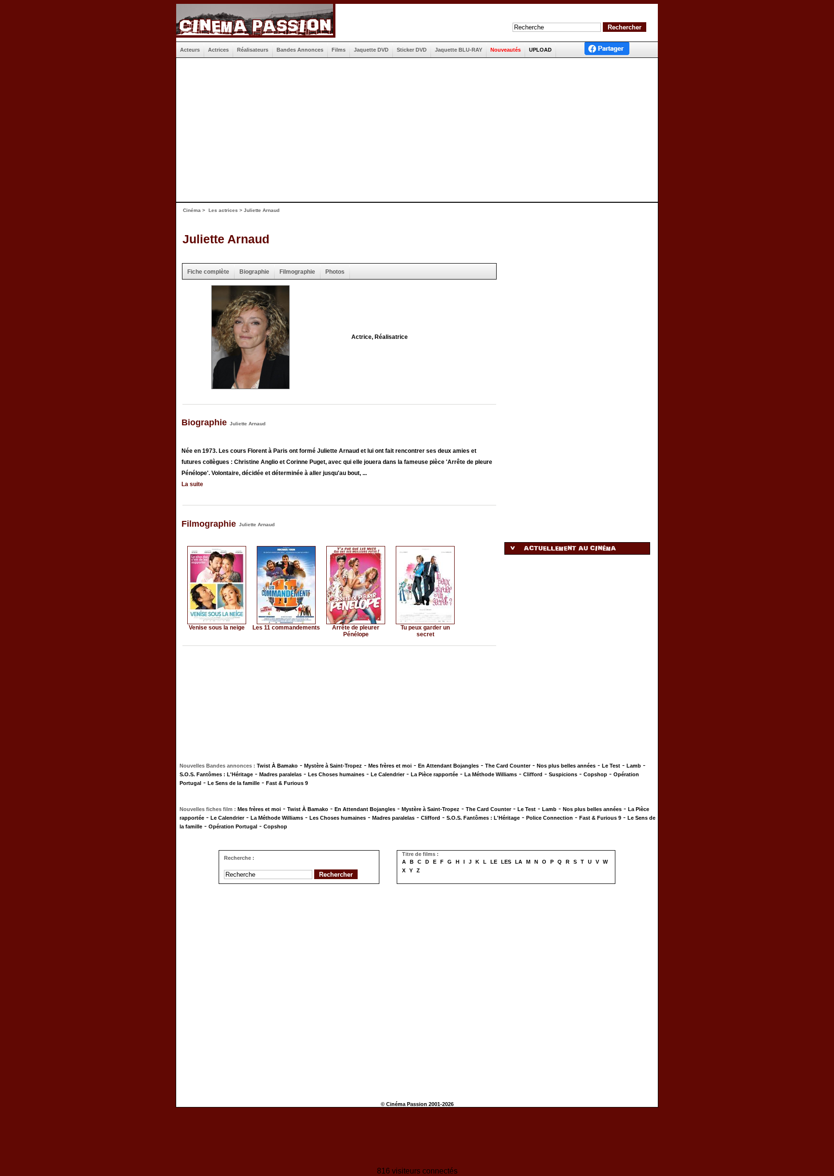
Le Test (611, 766)
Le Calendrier (387, 774)
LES (506, 862)
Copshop (595, 774)
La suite (192, 484)
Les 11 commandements (286, 627)
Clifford (532, 774)
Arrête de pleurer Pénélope (355, 631)
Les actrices (223, 210)
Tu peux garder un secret (425, 631)
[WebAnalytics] (417, 1138)
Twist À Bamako (277, 766)
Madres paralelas (280, 774)
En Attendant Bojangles (448, 766)
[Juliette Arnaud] (250, 386)
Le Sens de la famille (234, 783)
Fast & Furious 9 (287, 783)
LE (493, 862)
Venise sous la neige (217, 627)
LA (518, 862)
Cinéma (192, 210)
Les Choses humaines (336, 774)
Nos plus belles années (566, 766)
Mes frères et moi (390, 766)
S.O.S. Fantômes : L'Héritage (216, 774)
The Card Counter (507, 766)
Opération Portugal (232, 826)
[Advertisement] (413, 130)
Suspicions (563, 774)
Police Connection (549, 818)
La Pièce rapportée (434, 774)
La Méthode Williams (490, 774)
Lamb (633, 766)
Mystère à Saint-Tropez (333, 766)
